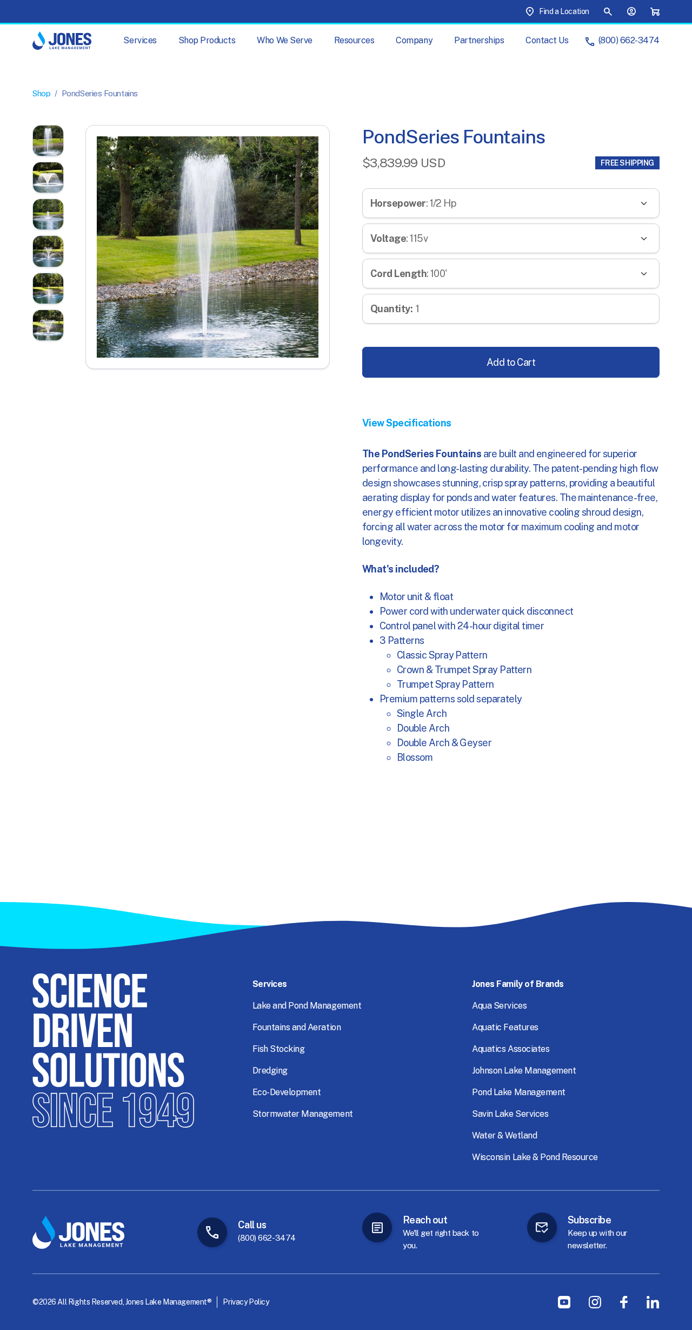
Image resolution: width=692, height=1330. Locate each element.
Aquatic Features (505, 1027)
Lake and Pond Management (306, 1005)
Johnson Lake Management (524, 1070)
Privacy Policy (246, 1302)
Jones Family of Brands (517, 984)
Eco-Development (286, 1092)
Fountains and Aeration (296, 1027)
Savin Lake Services (510, 1114)
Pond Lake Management (518, 1092)
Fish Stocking (278, 1049)
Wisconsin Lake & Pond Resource (535, 1157)
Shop (41, 93)
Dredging (270, 1070)
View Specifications (406, 423)
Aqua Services (499, 1005)
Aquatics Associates (510, 1049)
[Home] (61, 40)
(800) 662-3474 (629, 40)
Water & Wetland (504, 1135)
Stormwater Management (302, 1114)
